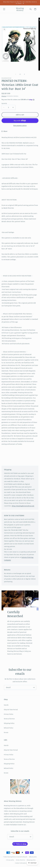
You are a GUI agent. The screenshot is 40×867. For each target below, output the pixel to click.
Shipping (4, 96)
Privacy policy (10, 860)
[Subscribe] (34, 687)
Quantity (4, 103)
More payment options (20, 125)
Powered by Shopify (22, 857)
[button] (4, 9)
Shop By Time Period (11, 709)
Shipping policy (31, 860)
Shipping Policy (9, 723)
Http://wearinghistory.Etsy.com (23, 506)
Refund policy (33, 857)
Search (6, 705)
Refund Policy (8, 728)
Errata (6, 732)
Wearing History (11, 857)
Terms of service (20, 860)
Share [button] (5, 131)
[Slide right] (24, 74)
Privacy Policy (8, 714)
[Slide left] (15, 74)
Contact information (21, 863)
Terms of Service (9, 718)
